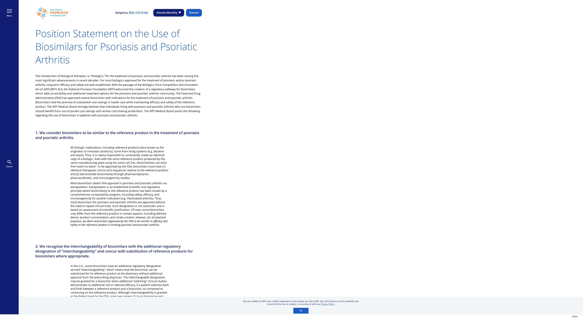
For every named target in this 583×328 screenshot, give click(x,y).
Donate (194, 12)
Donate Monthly (167, 12)
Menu (9, 15)
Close (575, 316)
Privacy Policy (327, 304)
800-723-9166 (138, 12)
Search (9, 166)
